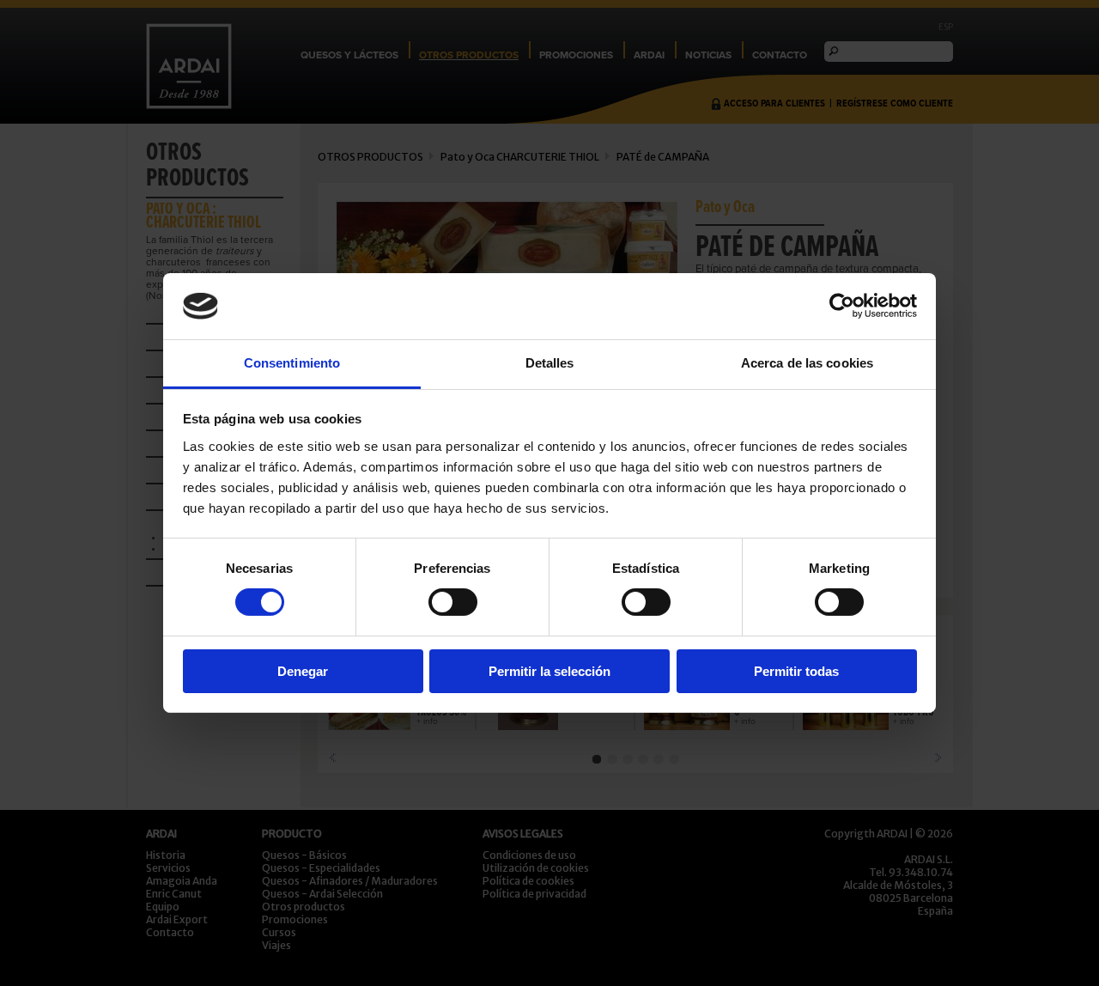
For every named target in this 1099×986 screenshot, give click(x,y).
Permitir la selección (549, 671)
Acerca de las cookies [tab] (807, 363)
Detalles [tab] (549, 363)
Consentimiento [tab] (292, 363)
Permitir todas (796, 671)
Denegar (302, 671)
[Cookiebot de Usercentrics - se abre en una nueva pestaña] (842, 306)
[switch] (452, 602)
